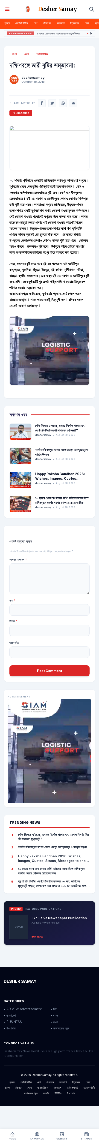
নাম (12, 600)
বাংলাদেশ (57, 1087)
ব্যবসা (7, 1087)
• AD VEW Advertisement (23, 1009)
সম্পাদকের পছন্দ (31, 1093)
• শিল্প (53, 1009)
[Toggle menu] (7, 9)
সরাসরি (46, 1093)
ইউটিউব (58, 1093)
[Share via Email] (73, 103)
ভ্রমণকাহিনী (89, 1087)
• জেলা (54, 1022)
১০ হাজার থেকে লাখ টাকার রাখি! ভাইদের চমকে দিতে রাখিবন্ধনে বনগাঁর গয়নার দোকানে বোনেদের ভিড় (51, 871)
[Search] (91, 9)
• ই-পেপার (10, 1028)
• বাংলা (54, 1015)
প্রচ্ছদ (7, 23)
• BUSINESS (13, 1022)
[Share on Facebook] (42, 103)
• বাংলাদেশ (10, 1015)
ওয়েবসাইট (14, 642)
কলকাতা (60, 23)
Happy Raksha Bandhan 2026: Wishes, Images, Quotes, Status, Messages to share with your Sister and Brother (53, 858)
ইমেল (13, 621)
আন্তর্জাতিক (42, 1087)
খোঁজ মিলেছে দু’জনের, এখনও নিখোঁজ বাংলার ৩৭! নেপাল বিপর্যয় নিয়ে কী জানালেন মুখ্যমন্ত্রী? (53, 837)
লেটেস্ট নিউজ (21, 23)
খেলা (29, 1087)
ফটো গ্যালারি (72, 1087)
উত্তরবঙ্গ (74, 23)
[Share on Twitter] (52, 103)
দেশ (36, 23)
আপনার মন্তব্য (18, 559)
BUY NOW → (39, 936)
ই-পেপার (71, 1093)
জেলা (87, 23)
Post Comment (49, 671)
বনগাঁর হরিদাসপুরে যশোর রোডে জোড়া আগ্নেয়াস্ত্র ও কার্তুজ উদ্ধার (41, 33)
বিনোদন (18, 1087)
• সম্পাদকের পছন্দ (59, 1028)
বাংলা (14, 54)
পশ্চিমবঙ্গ (47, 23)
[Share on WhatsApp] (63, 103)
